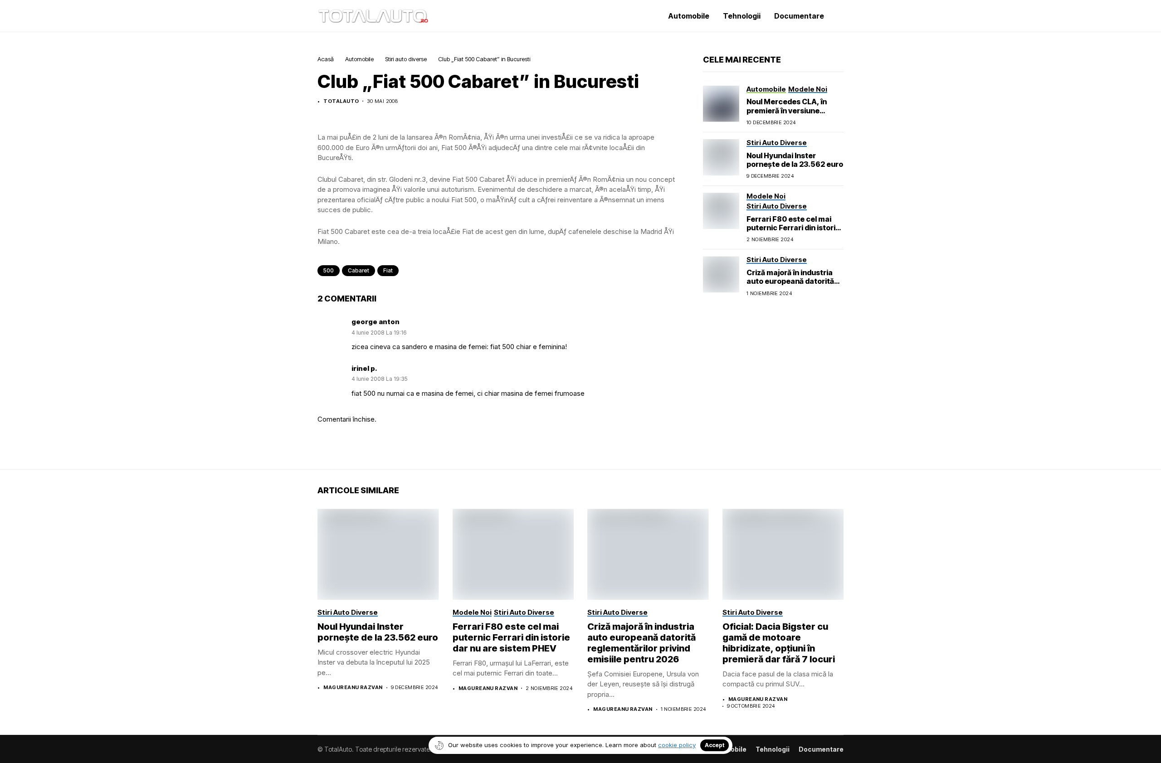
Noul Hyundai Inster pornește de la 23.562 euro (794, 160)
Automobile (359, 59)
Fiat (388, 270)
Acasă (325, 59)
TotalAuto (341, 101)
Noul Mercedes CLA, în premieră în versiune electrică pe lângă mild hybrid (786, 114)
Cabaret (358, 270)
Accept (714, 745)
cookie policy (677, 744)
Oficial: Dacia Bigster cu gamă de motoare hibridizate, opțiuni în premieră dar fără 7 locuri (778, 643)
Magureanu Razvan (352, 687)
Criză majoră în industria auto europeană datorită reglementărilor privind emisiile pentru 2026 (790, 285)
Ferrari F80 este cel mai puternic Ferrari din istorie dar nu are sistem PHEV (793, 227)
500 (328, 270)
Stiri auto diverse (406, 59)
